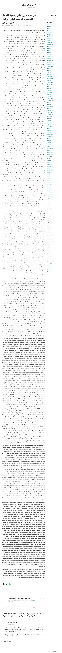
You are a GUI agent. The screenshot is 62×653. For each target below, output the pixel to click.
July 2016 (49, 138)
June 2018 (49, 104)
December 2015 (50, 152)
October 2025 (50, 42)
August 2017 (49, 116)
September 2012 (50, 218)
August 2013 (49, 196)
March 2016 (49, 146)
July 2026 (49, 26)
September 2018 (50, 100)
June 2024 (49, 50)
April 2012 (49, 228)
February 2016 (50, 148)
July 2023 (49, 52)
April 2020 (49, 74)
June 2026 (49, 28)
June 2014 (49, 176)
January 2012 (49, 234)
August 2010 (49, 263)
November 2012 (50, 214)
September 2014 (50, 172)
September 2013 (50, 194)
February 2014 (50, 184)
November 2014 (50, 170)
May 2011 (49, 249)
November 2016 (50, 132)
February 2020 (50, 78)
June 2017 (49, 118)
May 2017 (49, 120)
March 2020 (49, 76)
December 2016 (50, 130)
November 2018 (50, 96)
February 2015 (50, 166)
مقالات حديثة (14, 25)
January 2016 (49, 150)
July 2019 (49, 86)
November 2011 (50, 238)
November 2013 (50, 190)
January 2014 (49, 186)
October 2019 (50, 82)
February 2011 (50, 255)
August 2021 (49, 62)
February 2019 (50, 92)
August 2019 (49, 84)
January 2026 (49, 36)
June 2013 (49, 200)
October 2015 (50, 154)
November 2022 (50, 56)
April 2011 (49, 251)
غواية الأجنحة (5, 608)
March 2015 (49, 164)
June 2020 (49, 70)
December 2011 (50, 236)
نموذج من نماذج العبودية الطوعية (38, 608)
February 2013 (50, 208)
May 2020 (49, 72)
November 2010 (50, 257)
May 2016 (49, 142)
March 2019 (49, 90)
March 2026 (49, 34)
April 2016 (49, 144)
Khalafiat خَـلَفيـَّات (31, 5)
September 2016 (50, 136)
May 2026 (49, 30)
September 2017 (50, 114)
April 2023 (49, 54)
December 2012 (50, 212)
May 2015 (49, 160)
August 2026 (49, 24)
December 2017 (50, 110)
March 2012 (49, 230)
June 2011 (49, 247)
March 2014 (49, 182)
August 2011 (49, 244)
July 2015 (49, 158)
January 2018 (49, 108)
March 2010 (49, 269)
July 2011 (49, 245)
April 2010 (49, 267)
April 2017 (49, 122)
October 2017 (50, 112)
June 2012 (49, 224)
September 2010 (50, 261)
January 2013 (49, 210)
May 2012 (49, 226)
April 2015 (49, 162)
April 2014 (49, 180)
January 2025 (49, 46)
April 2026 (49, 32)
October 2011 (50, 239)
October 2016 (50, 134)
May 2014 (49, 178)
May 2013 (49, 202)
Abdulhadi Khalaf (6, 25)
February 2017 (50, 126)
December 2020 (50, 64)
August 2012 (49, 220)
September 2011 (50, 241)
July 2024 (49, 48)
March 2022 (49, 58)
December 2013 (50, 188)
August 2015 (49, 156)
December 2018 (50, 94)
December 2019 (50, 80)
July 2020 (49, 68)
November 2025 (50, 40)
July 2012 (49, 222)
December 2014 (50, 168)
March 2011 (49, 253)
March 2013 (49, 206)
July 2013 (49, 198)
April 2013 (49, 204)
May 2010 (49, 265)
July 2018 (49, 102)
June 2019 (49, 88)
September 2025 (50, 44)
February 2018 (50, 106)
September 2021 (50, 60)
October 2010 (50, 259)
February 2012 (50, 232)
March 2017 (49, 124)
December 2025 (50, 38)
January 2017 (49, 128)
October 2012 (50, 216)
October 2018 (50, 98)
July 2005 (49, 271)
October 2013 (50, 192)
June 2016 (49, 140)
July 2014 (49, 174)
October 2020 (50, 66)
